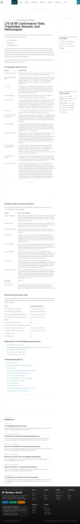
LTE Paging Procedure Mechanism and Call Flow (18, 391)
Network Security (63, 109)
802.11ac (61, 46)
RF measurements (71, 105)
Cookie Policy (47, 510)
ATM (67, 96)
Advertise (34, 510)
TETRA (69, 100)
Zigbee (63, 41)
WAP (60, 112)
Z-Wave (67, 41)
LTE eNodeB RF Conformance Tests (15, 345)
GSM (60, 43)
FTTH (69, 109)
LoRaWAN (34, 499)
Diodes (57, 493)
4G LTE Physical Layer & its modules (15, 375)
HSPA (74, 98)
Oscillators (58, 497)
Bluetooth (72, 41)
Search (33, 508)
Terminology (71, 489)
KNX (72, 109)
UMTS (63, 43)
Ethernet (65, 100)
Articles (9, 20)
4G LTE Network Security (13, 383)
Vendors (6, 444)
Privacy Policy (47, 508)
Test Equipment (14, 444)
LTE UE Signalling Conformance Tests (16, 354)
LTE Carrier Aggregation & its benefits (16, 380)
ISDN (64, 96)
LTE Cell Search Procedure (13, 385)
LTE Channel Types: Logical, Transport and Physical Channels (22, 370)
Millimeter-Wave (59, 495)
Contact (33, 512)
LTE (13, 20)
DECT (60, 96)
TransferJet (61, 98)
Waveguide (61, 48)
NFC (60, 105)
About (45, 507)
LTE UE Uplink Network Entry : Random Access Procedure (21, 388)
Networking (71, 107)
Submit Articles (47, 512)
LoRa (73, 103)
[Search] (78, 2)
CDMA (69, 497)
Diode (64, 107)
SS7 (67, 107)
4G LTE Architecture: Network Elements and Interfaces (20, 365)
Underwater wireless (64, 103)
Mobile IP (64, 112)
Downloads (34, 507)
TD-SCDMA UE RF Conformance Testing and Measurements (22, 436)
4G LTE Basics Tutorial (12, 363)
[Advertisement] (40, 13)
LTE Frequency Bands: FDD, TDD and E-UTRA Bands (19, 378)
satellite (72, 46)
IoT (65, 46)
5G (60, 41)
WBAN (70, 96)
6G (44, 493)
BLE (66, 98)
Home (5, 20)
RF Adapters (58, 499)
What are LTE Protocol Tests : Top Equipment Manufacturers (22, 457)
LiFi (70, 103)
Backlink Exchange (48, 514)
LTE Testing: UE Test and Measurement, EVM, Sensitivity (21, 477)
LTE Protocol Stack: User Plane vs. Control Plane (18, 373)
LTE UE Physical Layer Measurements (16, 352)
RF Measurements (15, 434)
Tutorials (7, 434)
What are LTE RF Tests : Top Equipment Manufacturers (20, 467)
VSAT (60, 107)
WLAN (70, 43)
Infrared (64, 105)
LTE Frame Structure (12, 368)
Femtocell (70, 98)
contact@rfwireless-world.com (9, 514)
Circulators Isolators (60, 492)
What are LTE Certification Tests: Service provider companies (22, 446)
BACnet (61, 100)
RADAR (68, 46)
